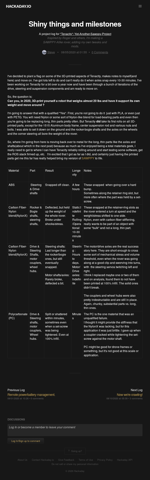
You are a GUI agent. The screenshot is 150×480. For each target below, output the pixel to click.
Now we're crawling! (129, 394)
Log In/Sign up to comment (25, 441)
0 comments (37, 398)
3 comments (136, 398)
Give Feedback (66, 459)
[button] (140, 6)
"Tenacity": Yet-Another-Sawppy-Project (85, 34)
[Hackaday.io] (18, 6)
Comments (100, 52)
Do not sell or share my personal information (75, 464)
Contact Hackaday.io (43, 459)
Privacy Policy (105, 459)
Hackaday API (124, 459)
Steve (51, 52)
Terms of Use (86, 459)
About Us (22, 459)
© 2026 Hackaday (75, 471)
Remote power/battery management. (31, 394)
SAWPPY (88, 158)
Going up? (76, 451)
